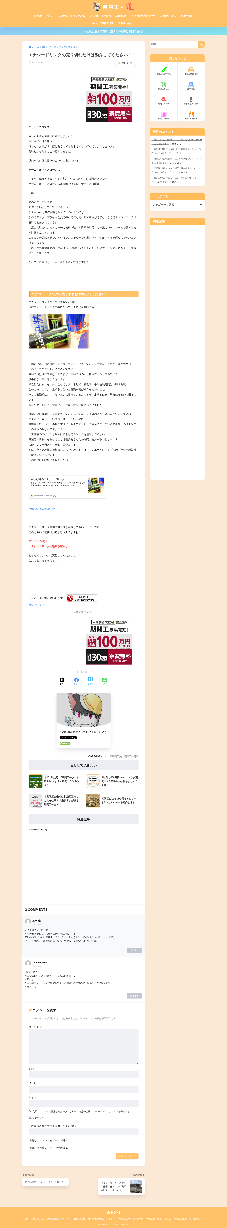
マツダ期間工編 (113, 756)
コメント (35, 1027)
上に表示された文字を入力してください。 (53, 1126)
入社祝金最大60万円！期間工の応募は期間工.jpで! (113, 31)
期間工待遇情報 (191, 74)
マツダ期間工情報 (104, 23)
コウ (176, 153)
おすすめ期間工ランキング (101, 1219)
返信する (134, 950)
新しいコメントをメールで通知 (49, 1140)
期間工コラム (163, 89)
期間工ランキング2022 (73, 16)
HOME (115, 1212)
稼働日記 (122, 16)
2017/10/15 (37, 966)
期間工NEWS (163, 118)
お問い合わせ (170, 16)
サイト (32, 1097)
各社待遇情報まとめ (145, 16)
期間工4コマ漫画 (102, 16)
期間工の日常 (131, 756)
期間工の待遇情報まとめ (130, 1219)
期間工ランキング (37, 604)
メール (32, 1083)
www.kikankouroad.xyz (42, 509)
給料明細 (188, 16)
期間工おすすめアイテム (158, 1219)
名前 (31, 1068)
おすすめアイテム (191, 104)
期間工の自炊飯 (191, 118)
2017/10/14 (37, 924)
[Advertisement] (52, 95)
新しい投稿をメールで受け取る (49, 1147)
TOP (39, 16)
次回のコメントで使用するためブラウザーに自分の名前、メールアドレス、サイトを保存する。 (82, 1111)
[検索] (201, 44)
